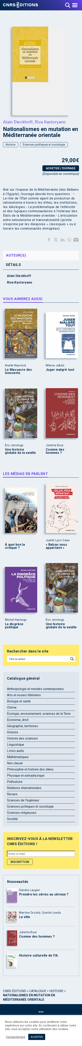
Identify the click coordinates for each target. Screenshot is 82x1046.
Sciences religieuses (21, 813)
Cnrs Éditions (14, 991)
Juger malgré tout (60, 369)
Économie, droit (17, 720)
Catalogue (37, 991)
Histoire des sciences (22, 738)
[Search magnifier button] (72, 659)
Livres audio (15, 751)
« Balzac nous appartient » (56, 546)
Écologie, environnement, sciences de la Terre (39, 714)
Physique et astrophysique (25, 775)
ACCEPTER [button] (37, 1036)
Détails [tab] (13, 265)
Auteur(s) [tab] (16, 255)
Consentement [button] (15, 1037)
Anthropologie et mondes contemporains (35, 689)
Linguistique (15, 745)
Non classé (15, 763)
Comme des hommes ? (55, 451)
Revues (12, 794)
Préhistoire (14, 782)
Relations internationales (24, 788)
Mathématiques (18, 757)
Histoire (11, 144)
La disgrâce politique (14, 626)
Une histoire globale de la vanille (20, 451)
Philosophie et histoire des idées (30, 769)
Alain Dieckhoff (18, 122)
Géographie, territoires (22, 726)
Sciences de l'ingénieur (23, 800)
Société (12, 819)
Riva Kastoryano (50, 122)
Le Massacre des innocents (18, 371)
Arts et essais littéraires (24, 695)
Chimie (12, 707)
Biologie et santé (19, 701)
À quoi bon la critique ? (15, 546)
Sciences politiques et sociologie (44, 144)
